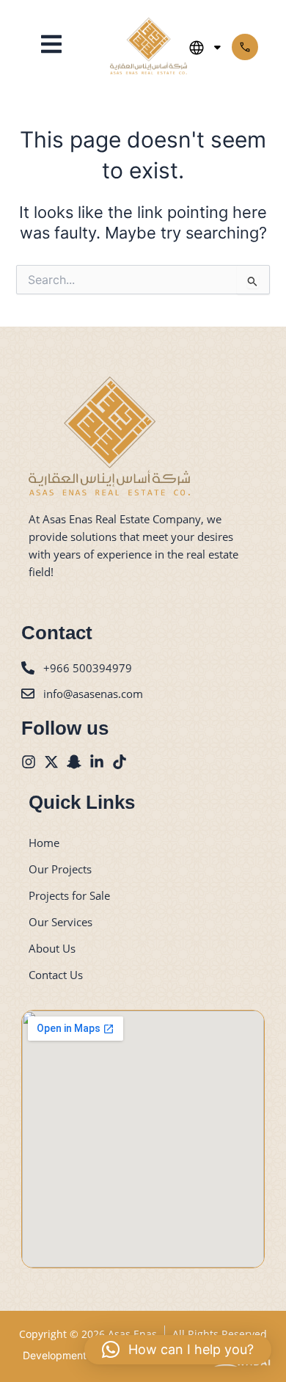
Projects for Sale (69, 895)
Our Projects (60, 869)
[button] (51, 45)
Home (44, 842)
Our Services (60, 921)
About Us (52, 948)
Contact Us (56, 974)
